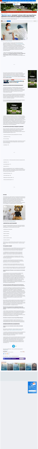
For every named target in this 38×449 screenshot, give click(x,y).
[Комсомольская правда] (4, 2)
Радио (28, 2)
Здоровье (28, 0)
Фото (4, 0)
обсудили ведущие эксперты (10, 76)
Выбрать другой (16, 4)
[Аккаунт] (37, 0)
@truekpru (6, 349)
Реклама (31, 2)
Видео (6, 0)
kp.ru (24, 351)
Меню (1, 0)
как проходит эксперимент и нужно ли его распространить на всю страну (16, 81)
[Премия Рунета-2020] (10, 2)
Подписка (35, 2)
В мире (23, 0)
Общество (16, 0)
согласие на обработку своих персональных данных (31, 392)
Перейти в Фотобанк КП (12, 221)
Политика (13, 0)
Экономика (20, 0)
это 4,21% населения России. (20, 43)
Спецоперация (9, 0)
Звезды (25, 0)
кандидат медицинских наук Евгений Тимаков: (15, 329)
